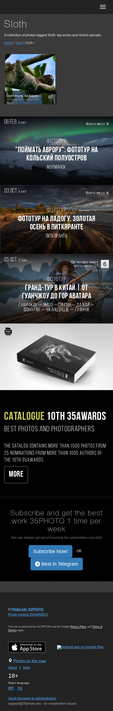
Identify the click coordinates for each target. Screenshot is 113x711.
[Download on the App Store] (32, 647)
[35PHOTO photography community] (26, 7)
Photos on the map (29, 661)
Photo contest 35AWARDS (28, 614)
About (12, 668)
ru (20, 688)
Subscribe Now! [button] (50, 551)
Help (26, 668)
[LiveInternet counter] (20, 620)
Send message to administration (32, 698)
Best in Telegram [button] (59, 564)
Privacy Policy (78, 626)
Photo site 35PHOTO (27, 609)
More (16, 474)
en (11, 688)
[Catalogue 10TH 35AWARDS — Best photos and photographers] (56, 357)
